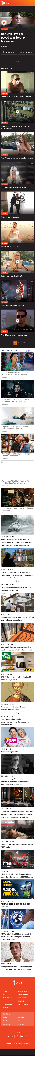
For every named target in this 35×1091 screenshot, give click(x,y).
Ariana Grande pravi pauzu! (10, 246)
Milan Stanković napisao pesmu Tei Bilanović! (17, 158)
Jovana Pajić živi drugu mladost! (12, 305)
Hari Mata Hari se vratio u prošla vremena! (16, 97)
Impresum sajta (22, 991)
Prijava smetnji (22, 997)
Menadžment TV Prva (9, 997)
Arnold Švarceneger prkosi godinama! (14, 335)
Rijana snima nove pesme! (10, 217)
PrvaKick (21, 1017)
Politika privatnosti (23, 1004)
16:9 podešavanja (7, 1004)
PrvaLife (21, 1021)
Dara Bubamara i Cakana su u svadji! (14, 187)
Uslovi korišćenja (23, 994)
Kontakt (5, 991)
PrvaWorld (6, 1024)
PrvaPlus (5, 1017)
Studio (4, 1001)
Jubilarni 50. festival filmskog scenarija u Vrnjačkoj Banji (15, 127)
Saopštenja (21, 1001)
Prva (4, 994)
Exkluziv (4, 93)
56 (24, 343)
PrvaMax (5, 1021)
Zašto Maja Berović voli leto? (11, 276)
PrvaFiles (21, 1024)
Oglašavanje (6, 1007)
